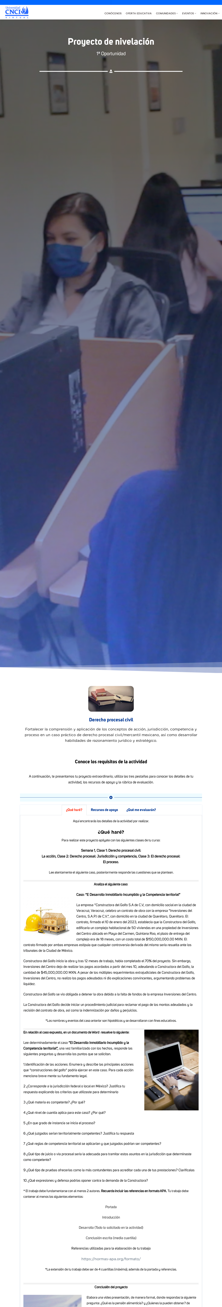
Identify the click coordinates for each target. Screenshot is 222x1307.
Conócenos (113, 13)
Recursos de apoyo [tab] (104, 810)
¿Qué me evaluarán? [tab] (141, 810)
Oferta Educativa (139, 13)
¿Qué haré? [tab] (74, 810)
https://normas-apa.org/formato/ (111, 1259)
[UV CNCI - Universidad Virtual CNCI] (16, 12)
